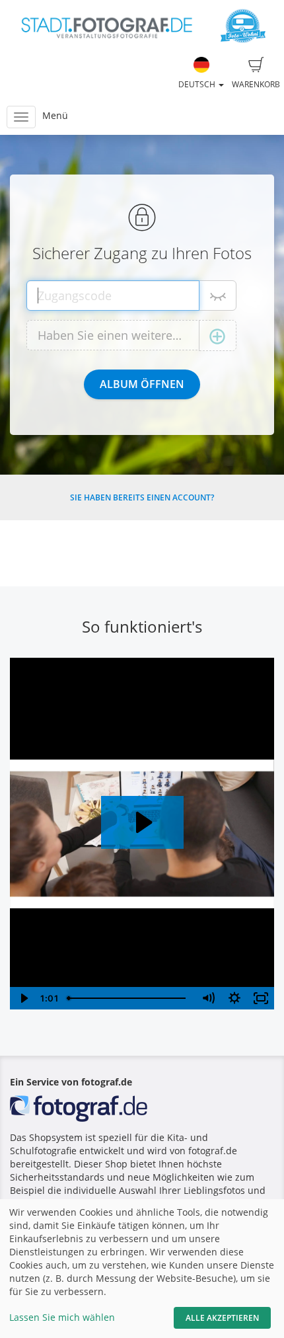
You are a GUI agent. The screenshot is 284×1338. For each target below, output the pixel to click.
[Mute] (208, 998)
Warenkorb (256, 84)
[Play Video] (23, 998)
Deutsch (197, 84)
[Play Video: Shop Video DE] (142, 822)
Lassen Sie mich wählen (62, 1317)
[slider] (128, 998)
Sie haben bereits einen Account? (142, 497)
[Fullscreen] (261, 998)
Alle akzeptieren (222, 1317)
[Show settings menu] (234, 998)
